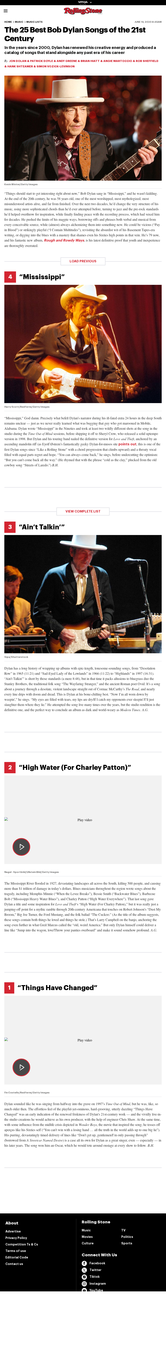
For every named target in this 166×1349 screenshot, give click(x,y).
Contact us (14, 1263)
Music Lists (34, 22)
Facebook (97, 1263)
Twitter (95, 1269)
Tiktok (94, 1276)
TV (123, 1230)
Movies (87, 1236)
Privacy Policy (16, 1237)
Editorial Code (16, 1257)
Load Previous (83, 261)
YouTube (96, 1290)
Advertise (13, 1231)
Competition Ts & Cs (21, 1244)
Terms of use (15, 1250)
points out (127, 444)
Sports (126, 1243)
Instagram (97, 1283)
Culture (88, 1243)
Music (19, 22)
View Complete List (83, 511)
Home (8, 22)
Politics (127, 1236)
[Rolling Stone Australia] (83, 12)
